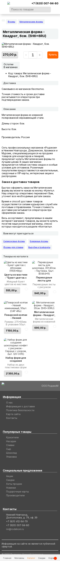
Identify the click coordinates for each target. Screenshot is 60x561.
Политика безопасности (20, 410)
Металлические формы (31, 21)
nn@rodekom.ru (15, 529)
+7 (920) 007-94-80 (45, 3)
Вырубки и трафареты (39, 247)
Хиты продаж (14, 483)
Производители (15, 495)
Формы (11, 21)
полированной (10, 117)
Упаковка (11, 456)
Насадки (11, 441)
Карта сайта (13, 414)
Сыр (8, 449)
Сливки (10, 445)
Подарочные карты (17, 491)
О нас (9, 402)
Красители (12, 437)
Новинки (11, 487)
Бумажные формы (39, 241)
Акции (9, 476)
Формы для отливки (13, 247)
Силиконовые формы (14, 241)
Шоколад (11, 452)
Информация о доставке (20, 406)
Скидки (10, 480)
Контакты (11, 418)
